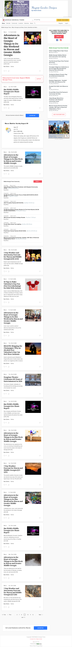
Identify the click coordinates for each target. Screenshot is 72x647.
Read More (6, 190)
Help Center (39, 639)
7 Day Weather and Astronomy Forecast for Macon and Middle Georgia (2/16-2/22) (13, 256)
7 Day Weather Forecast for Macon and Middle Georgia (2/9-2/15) (13, 469)
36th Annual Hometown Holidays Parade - (20, 217)
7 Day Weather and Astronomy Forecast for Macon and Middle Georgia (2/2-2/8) (13, 591)
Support (39, 78)
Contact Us (32, 639)
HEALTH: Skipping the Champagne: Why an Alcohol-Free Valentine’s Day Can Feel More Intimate (13, 350)
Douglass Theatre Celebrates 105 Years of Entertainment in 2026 (13, 379)
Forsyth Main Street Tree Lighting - (18, 224)
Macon (5, 32)
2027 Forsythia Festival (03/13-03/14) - (19, 202)
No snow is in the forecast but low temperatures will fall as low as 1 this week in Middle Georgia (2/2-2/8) (13, 599)
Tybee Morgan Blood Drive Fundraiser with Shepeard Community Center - (21, 187)
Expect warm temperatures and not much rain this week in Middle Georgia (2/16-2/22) (13, 263)
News (3, 23)
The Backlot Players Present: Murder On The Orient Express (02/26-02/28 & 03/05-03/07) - (21, 210)
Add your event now (58, 114)
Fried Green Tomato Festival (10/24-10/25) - (20, 231)
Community (14, 23)
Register (61, 23)
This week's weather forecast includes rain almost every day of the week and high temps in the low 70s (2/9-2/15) (13, 477)
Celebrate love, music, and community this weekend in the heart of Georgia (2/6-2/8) (13, 510)
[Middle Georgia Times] (13, 19)
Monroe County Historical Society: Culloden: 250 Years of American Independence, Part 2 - (21, 238)
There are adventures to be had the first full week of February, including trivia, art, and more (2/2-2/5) (13, 570)
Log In (66, 23)
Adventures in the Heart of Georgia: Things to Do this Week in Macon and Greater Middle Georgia (13, 159)
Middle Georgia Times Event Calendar (59, 48)
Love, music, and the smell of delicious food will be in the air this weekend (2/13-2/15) (12, 327)
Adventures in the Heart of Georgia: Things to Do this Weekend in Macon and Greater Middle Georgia (12, 45)
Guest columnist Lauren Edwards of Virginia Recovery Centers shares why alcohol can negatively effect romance (13, 359)
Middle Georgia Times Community (11, 181)
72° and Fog (37, 19)
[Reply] (9, 70)
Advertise (26, 23)
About (31, 23)
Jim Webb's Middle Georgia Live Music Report (11, 92)
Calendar (8, 23)
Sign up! (59, 36)
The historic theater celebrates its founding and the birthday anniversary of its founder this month (13, 386)
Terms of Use (33, 645)
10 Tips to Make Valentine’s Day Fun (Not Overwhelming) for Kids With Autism (12, 285)
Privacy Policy (39, 645)
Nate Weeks (7, 66)
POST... (38, 181)
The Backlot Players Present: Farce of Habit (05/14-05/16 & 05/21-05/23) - (21, 195)
